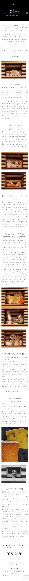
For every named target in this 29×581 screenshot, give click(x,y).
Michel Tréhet (9, 575)
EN (15, 1)
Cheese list (14, 57)
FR (13, 1)
